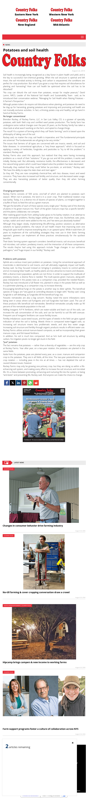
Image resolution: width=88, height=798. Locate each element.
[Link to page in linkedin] (18, 382)
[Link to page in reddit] (36, 382)
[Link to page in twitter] (12, 382)
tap (82, 37)
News (7, 45)
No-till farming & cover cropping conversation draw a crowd (36, 592)
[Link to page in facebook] (7, 382)
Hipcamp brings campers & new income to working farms (35, 662)
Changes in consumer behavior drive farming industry (33, 525)
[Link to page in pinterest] (24, 382)
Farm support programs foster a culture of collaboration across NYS (40, 728)
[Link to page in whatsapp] (30, 382)
